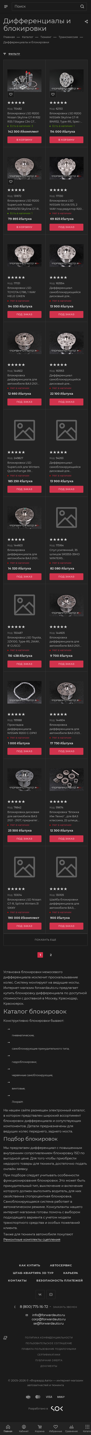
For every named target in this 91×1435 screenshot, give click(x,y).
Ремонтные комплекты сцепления (31, 1239)
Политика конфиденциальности (49, 1337)
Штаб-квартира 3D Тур (33, 1273)
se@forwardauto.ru (48, 1323)
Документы (48, 1366)
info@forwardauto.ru (48, 1315)
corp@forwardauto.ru (49, 1319)
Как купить (29, 1265)
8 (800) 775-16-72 (34, 1306)
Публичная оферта (48, 1360)
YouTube (50, 1294)
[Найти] (81, 6)
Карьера (70, 1273)
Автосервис (61, 1265)
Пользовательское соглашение (49, 1343)
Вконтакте (40, 1294)
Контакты (17, 1280)
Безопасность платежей (59, 1280)
